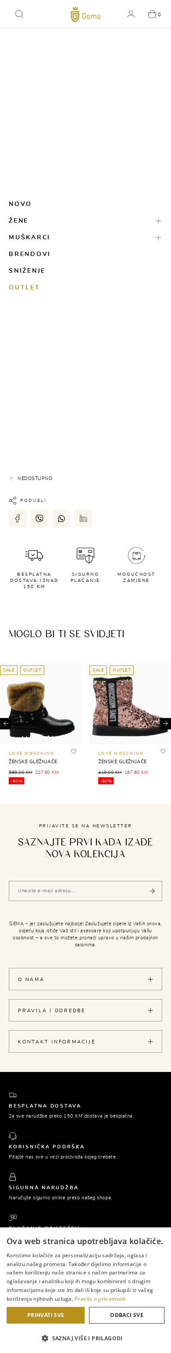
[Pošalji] (152, 891)
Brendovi (30, 254)
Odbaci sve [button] (126, 1315)
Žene (18, 221)
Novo (20, 204)
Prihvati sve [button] (45, 1315)
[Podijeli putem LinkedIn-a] (83, 518)
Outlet (24, 288)
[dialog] (85, 1290)
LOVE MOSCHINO (31, 754)
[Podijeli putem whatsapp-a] (61, 518)
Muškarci (29, 238)
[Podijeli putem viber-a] (39, 518)
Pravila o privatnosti (100, 1298)
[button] (19, 14)
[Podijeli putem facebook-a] (17, 518)
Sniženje (27, 271)
